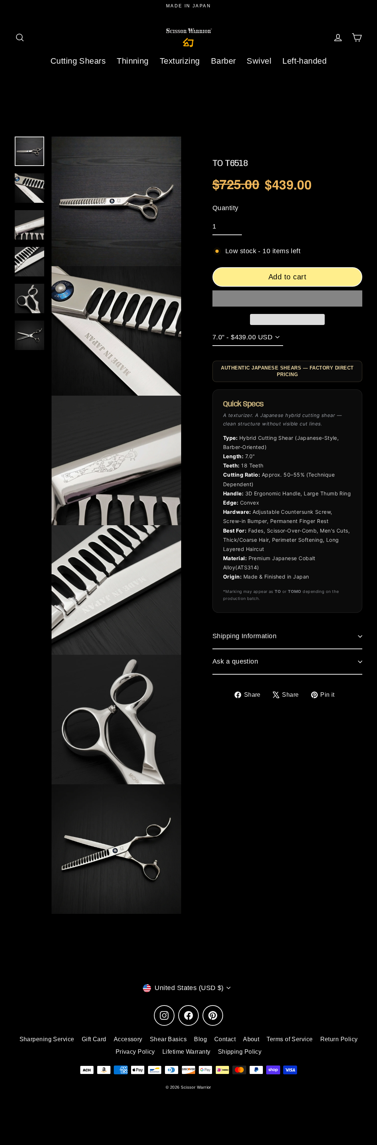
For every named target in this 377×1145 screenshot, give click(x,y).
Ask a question (235, 661)
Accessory (128, 1039)
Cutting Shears (78, 61)
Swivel (259, 61)
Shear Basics (168, 1039)
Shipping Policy (240, 1052)
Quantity (225, 208)
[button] (287, 298)
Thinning (133, 61)
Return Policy (339, 1039)
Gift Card (94, 1039)
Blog (200, 1039)
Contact (225, 1039)
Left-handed (304, 61)
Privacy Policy (135, 1052)
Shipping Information (244, 636)
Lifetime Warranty (186, 1052)
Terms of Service (290, 1039)
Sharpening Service (47, 1039)
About (251, 1039)
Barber (223, 61)
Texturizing (180, 61)
